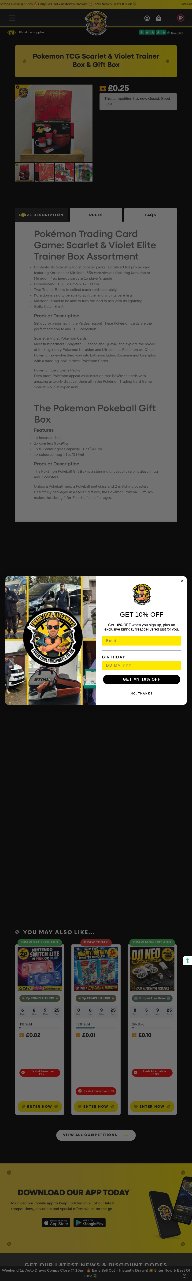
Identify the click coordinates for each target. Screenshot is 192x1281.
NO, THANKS (142, 693)
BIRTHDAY (114, 657)
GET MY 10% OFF (142, 679)
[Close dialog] (182, 581)
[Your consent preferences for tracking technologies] (187, 960)
